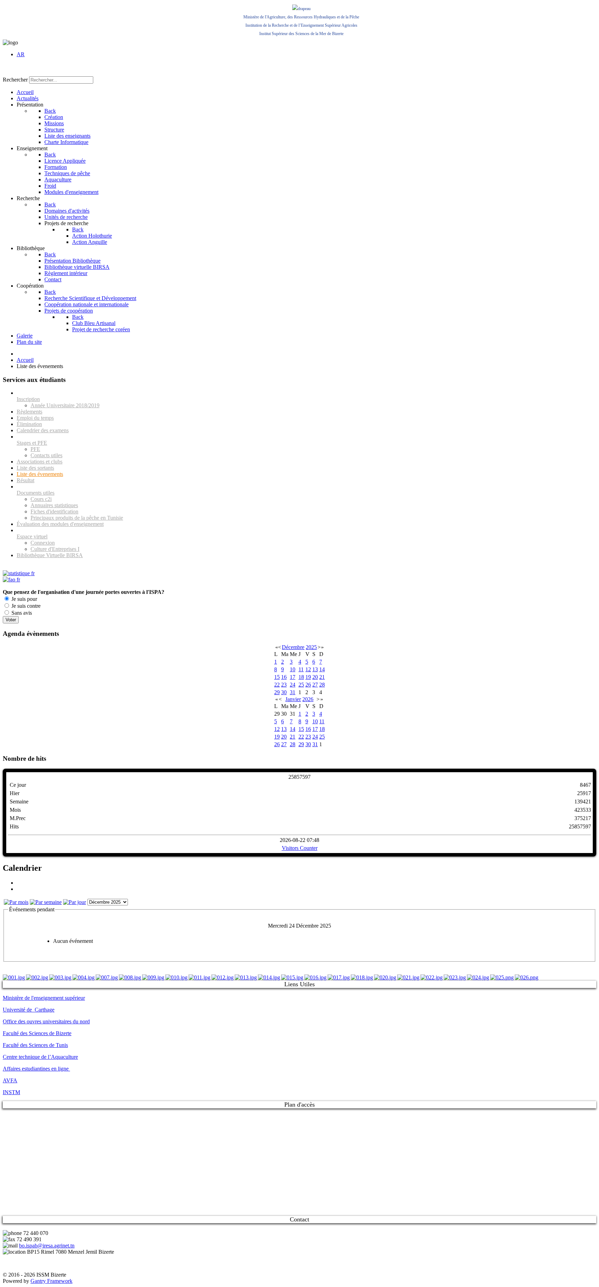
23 (284, 685)
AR (21, 54)
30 (284, 692)
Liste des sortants (35, 468)
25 (301, 685)
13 (315, 669)
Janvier (293, 699)
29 (277, 692)
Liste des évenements (40, 474)
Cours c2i (41, 499)
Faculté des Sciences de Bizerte (37, 1033)
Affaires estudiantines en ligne (36, 1069)
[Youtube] (35, 69)
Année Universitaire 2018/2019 (65, 405)
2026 (307, 699)
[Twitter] (22, 69)
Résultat (25, 480)
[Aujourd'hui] (74, 902)
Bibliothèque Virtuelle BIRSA (50, 555)
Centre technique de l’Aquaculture (40, 1057)
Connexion (43, 543)
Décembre (293, 647)
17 (292, 677)
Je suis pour (23, 599)
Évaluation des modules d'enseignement (60, 524)
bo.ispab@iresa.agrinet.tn (47, 1245)
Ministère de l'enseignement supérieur (44, 998)
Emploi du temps (35, 418)
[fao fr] (11, 579)
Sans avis (21, 613)
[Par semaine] (46, 902)
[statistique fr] (19, 573)
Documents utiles (35, 493)
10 (292, 669)
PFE (35, 449)
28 (322, 685)
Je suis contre (25, 606)
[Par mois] (16, 902)
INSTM (11, 1092)
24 (292, 685)
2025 (311, 647)
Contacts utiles (46, 455)
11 (301, 669)
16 (284, 677)
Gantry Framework (51, 1281)
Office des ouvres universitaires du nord (46, 1021)
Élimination (29, 424)
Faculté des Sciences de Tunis (35, 1045)
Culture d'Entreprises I (55, 549)
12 (308, 669)
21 (322, 677)
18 (301, 677)
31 (292, 692)
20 (315, 677)
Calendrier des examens (43, 430)
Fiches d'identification (54, 511)
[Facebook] (9, 69)
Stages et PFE (32, 443)
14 (322, 669)
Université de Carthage (28, 1010)
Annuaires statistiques (54, 505)
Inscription (28, 399)
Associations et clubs (39, 461)
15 (277, 677)
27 (315, 685)
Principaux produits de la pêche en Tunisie (77, 518)
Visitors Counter (300, 848)
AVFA (10, 1080)
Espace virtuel (32, 536)
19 (308, 677)
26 (308, 685)
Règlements (29, 412)
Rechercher (15, 80)
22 (277, 685)
